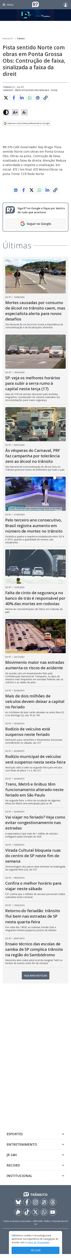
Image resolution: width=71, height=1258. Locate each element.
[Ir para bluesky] (18, 1202)
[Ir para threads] (52, 1202)
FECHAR (35, 1250)
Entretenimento (22, 1144)
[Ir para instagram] (35, 1202)
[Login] (65, 4)
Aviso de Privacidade (38, 1242)
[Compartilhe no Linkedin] (22, 98)
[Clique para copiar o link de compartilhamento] (45, 98)
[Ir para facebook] (27, 1202)
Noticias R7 (8, 38)
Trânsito (21, 38)
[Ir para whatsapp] (44, 1212)
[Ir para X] (35, 1212)
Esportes (15, 1134)
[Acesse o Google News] (38, 98)
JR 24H (12, 1155)
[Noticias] (35, 15)
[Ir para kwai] (44, 1202)
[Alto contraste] (6, 112)
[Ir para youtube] (52, 1212)
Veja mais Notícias (35, 975)
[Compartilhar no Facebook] (14, 98)
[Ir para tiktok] (27, 1212)
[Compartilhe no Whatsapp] (30, 98)
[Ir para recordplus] (18, 1212)
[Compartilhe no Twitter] (6, 98)
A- (24, 112)
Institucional (19, 1175)
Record (13, 1165)
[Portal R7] (35, 4)
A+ (15, 112)
